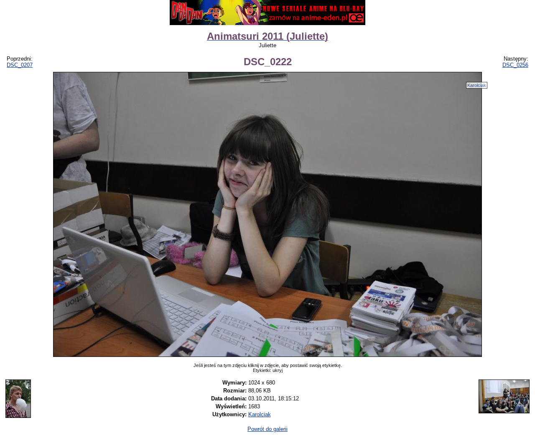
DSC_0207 (20, 65)
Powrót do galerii (267, 429)
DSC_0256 (515, 65)
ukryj (278, 370)
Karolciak (476, 85)
